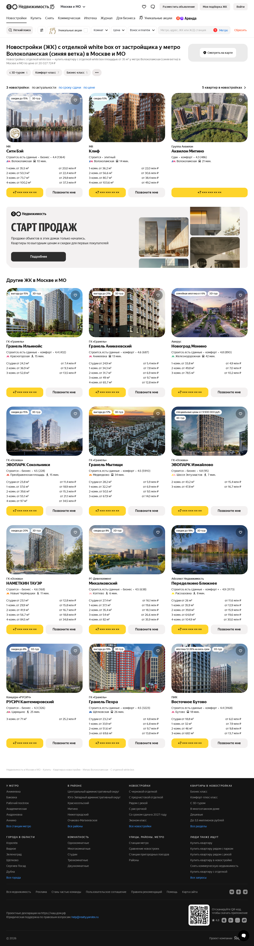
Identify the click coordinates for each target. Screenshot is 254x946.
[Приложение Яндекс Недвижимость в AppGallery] (237, 920)
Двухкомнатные (78, 865)
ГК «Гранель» (15, 341)
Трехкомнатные (78, 860)
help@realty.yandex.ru (85, 917)
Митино (73, 808)
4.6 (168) (39, 589)
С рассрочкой (137, 808)
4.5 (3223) (144, 708)
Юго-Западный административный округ (94, 797)
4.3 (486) (201, 157)
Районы (134, 860)
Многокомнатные (79, 848)
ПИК (174, 697)
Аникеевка (13, 791)
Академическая (16, 808)
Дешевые (196, 814)
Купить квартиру (201, 843)
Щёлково (12, 860)
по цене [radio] (89, 87)
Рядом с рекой (138, 803)
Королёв (12, 843)
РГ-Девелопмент (100, 578)
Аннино (11, 820)
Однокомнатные (78, 843)
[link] (240, 6)
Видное (11, 848)
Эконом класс (138, 820)
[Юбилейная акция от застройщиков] (15, 133)
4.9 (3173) (228, 589)
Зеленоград (14, 854)
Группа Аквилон (182, 146)
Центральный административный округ (93, 791)
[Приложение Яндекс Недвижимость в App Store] (224, 920)
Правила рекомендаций (146, 891)
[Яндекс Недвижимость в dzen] (238, 892)
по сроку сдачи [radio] (70, 87)
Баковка (11, 797)
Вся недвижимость (18, 891)
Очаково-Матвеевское (82, 820)
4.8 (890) (226, 352)
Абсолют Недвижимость (187, 578)
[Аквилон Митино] (209, 117)
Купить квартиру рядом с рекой (210, 854)
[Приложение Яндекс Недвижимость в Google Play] (230, 920)
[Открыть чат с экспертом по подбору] (243, 935)
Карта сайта (189, 891)
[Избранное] (144, 6)
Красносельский (78, 803)
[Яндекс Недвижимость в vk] (231, 892)
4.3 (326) (39, 708)
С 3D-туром (197, 803)
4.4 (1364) (59, 157)
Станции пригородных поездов (149, 854)
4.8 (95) (204, 470)
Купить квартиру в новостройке (211, 860)
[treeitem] (17, 18)
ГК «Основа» (14, 460)
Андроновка (14, 814)
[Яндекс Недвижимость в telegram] (245, 892)
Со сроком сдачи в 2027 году (148, 814)
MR (8, 146)
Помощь (172, 891)
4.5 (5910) (144, 470)
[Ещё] (97, 72)
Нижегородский (78, 814)
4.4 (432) (60, 352)
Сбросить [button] (240, 30)
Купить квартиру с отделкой (208, 871)
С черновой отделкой (143, 791)
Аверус (176, 341)
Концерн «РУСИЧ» (18, 697)
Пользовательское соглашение (106, 891)
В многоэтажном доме (204, 808)
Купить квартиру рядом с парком (211, 848)
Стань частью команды (66, 891)
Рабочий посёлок (17, 803)
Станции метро (139, 843)
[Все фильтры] (42, 30)
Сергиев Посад (16, 865)
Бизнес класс (198, 791)
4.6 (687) (143, 352)
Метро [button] (223, 30)
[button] (152, 6)
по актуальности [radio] (44, 87)
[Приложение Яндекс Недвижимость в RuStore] (244, 920)
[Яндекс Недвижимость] (30, 7)
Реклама (41, 891)
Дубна (10, 871)
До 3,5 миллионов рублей (207, 820)
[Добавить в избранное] (75, 100)
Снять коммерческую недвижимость (214, 865)
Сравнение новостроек (144, 848)
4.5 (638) (140, 589)
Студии (72, 854)
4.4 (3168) (226, 708)
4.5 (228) (39, 470)
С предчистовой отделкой (146, 797)
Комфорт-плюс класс (204, 797)
